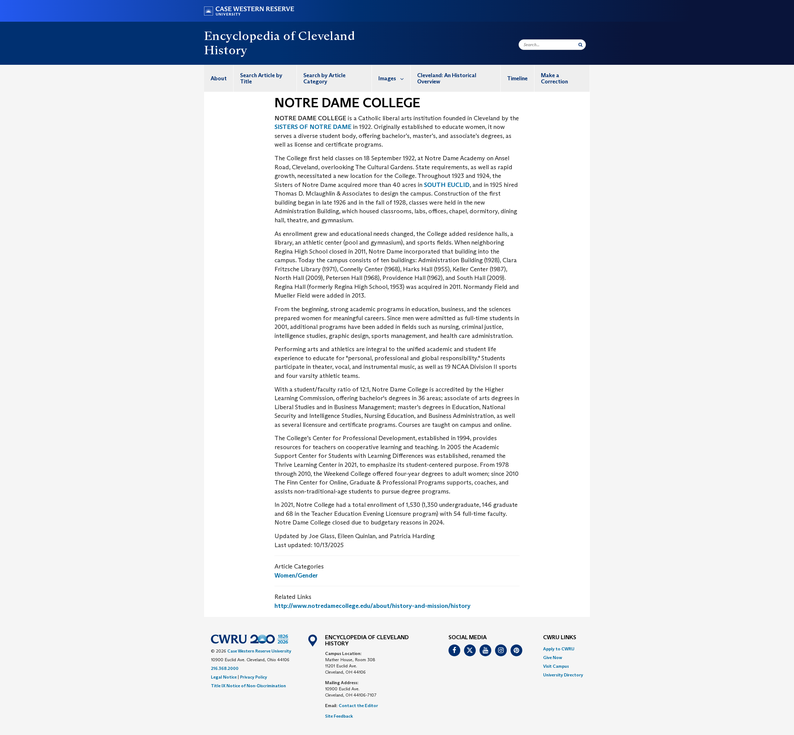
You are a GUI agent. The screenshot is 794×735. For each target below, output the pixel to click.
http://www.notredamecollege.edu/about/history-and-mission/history (372, 605)
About (219, 78)
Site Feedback (339, 716)
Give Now (552, 657)
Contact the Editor (358, 705)
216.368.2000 (225, 668)
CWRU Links (559, 638)
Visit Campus (556, 666)
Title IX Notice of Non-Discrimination (248, 686)
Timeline (517, 78)
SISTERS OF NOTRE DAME (313, 127)
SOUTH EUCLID (447, 184)
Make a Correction (554, 78)
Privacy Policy (253, 677)
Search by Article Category (324, 78)
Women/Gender (296, 575)
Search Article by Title (261, 78)
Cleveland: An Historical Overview (446, 78)
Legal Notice (224, 677)
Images (387, 78)
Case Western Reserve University (259, 651)
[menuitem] (219, 78)
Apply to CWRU (558, 649)
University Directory (563, 675)
